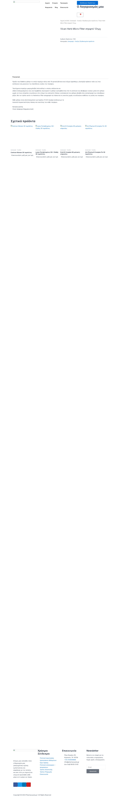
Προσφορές (64, 3)
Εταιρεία (55, 3)
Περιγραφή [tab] (16, 77)
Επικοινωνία (64, 7)
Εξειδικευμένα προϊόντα (90, 20)
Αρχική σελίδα (64, 20)
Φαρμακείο (48, 7)
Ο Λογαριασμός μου (90, 6)
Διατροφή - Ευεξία (75, 20)
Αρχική (47, 3)
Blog (56, 7)
